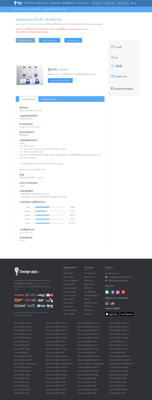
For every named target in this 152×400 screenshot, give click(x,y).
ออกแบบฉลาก (68, 277)
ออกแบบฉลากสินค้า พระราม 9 (57, 334)
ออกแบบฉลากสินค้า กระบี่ (55, 393)
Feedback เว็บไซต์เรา (112, 308)
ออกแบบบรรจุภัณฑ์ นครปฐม (88, 374)
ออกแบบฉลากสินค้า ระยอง (56, 382)
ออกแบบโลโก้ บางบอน (22, 348)
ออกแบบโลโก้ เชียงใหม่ (22, 371)
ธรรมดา (28, 207)
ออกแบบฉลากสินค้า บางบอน (56, 348)
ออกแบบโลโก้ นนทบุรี (22, 389)
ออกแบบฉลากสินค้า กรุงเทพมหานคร (59, 363)
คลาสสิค (28, 215)
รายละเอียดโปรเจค (29, 99)
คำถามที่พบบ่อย (90, 291)
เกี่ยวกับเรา (89, 267)
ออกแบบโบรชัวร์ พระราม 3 (119, 326)
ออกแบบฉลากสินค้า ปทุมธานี (56, 367)
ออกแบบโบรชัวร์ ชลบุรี (117, 378)
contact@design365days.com (119, 277)
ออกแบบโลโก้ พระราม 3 (23, 326)
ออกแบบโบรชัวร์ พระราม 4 (119, 330)
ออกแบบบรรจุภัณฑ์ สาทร (87, 341)
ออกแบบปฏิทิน (68, 314)
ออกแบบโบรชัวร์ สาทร (117, 341)
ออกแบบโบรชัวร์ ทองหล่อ (118, 337)
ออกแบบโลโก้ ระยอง (21, 382)
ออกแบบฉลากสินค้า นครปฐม (56, 374)
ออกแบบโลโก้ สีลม (21, 352)
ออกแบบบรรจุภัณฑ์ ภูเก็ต (87, 385)
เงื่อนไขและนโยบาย (91, 295)
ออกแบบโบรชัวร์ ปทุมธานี (118, 367)
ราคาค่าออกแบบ (56, 0)
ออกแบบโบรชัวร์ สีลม (117, 352)
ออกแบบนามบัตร (69, 291)
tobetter (63, 69)
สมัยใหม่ (72, 215)
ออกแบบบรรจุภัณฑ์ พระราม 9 (88, 334)
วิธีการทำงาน (30, 0)
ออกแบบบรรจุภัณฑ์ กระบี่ (87, 393)
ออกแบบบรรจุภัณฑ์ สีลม (86, 352)
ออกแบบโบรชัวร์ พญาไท (118, 345)
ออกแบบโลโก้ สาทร (21, 341)
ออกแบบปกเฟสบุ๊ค (70, 310)
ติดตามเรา (110, 286)
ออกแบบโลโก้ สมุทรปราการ (24, 360)
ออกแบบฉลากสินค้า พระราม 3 (57, 326)
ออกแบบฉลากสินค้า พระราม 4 (57, 330)
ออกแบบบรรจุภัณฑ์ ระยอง (87, 382)
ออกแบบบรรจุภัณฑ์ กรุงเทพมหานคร (91, 363)
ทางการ (72, 211)
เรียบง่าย (28, 219)
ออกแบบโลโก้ (68, 273)
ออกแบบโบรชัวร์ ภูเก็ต (117, 385)
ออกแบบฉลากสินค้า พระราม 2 (57, 323)
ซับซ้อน (72, 207)
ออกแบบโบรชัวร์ (69, 284)
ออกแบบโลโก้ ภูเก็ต (21, 385)
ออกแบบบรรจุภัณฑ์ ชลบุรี (87, 378)
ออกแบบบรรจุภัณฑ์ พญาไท (87, 345)
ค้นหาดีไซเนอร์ (69, 0)
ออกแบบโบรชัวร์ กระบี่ (117, 393)
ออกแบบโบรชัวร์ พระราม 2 (119, 323)
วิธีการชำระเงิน (89, 277)
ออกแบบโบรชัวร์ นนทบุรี (118, 389)
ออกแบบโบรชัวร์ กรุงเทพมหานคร (121, 363)
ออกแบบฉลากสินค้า (33, 9)
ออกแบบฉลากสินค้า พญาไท (56, 345)
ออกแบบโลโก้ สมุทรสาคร (23, 356)
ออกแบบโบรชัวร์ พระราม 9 (119, 334)
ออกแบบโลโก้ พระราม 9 (23, 334)
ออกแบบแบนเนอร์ (70, 295)
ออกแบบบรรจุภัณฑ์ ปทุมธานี (88, 367)
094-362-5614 (113, 273)
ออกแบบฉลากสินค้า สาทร (55, 341)
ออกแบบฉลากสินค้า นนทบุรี (56, 389)
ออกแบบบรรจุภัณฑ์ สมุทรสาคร (89, 356)
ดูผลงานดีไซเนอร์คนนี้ (60, 80)
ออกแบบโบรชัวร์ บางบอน (118, 348)
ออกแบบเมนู (68, 306)
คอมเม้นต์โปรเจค (49, 99)
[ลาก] (46, 211)
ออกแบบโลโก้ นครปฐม (22, 374)
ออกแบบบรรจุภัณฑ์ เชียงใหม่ (88, 371)
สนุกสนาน (27, 211)
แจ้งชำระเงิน (88, 280)
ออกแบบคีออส (68, 299)
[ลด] (34, 207)
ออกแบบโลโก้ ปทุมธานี (22, 367)
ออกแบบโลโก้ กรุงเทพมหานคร (25, 363)
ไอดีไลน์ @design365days (117, 280)
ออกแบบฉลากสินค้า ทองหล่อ (56, 337)
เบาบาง (28, 223)
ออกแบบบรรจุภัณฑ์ (70, 280)
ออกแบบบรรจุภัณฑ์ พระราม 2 (88, 323)
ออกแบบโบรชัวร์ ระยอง (118, 382)
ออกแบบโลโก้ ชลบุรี (21, 378)
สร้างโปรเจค (88, 288)
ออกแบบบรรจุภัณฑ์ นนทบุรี (88, 389)
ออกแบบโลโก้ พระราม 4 (23, 330)
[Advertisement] (60, 56)
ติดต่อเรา (87, 299)
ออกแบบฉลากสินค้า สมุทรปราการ (58, 360)
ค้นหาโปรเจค (18, 9)
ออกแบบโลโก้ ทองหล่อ (22, 337)
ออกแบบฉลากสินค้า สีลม (55, 352)
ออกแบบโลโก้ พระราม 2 (23, 323)
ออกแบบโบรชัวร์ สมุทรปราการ (120, 360)
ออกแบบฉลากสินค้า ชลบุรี (55, 378)
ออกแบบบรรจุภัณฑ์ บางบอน (88, 348)
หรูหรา (72, 219)
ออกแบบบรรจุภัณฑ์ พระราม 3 (88, 326)
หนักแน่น (72, 223)
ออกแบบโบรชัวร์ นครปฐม (118, 374)
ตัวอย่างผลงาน (42, 0)
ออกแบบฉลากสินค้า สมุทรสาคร (57, 356)
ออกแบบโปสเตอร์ (69, 288)
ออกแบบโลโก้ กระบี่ (21, 393)
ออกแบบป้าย (68, 302)
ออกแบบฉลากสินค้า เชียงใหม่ (56, 371)
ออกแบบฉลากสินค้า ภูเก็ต (55, 385)
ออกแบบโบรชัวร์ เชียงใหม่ (118, 371)
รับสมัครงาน (88, 306)
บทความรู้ (87, 314)
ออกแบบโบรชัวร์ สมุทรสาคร (119, 356)
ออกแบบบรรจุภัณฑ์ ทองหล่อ (88, 337)
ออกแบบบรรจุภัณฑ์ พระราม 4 (88, 330)
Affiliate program (91, 302)
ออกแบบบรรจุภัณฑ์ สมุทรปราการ (90, 360)
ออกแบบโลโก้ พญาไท (22, 345)
